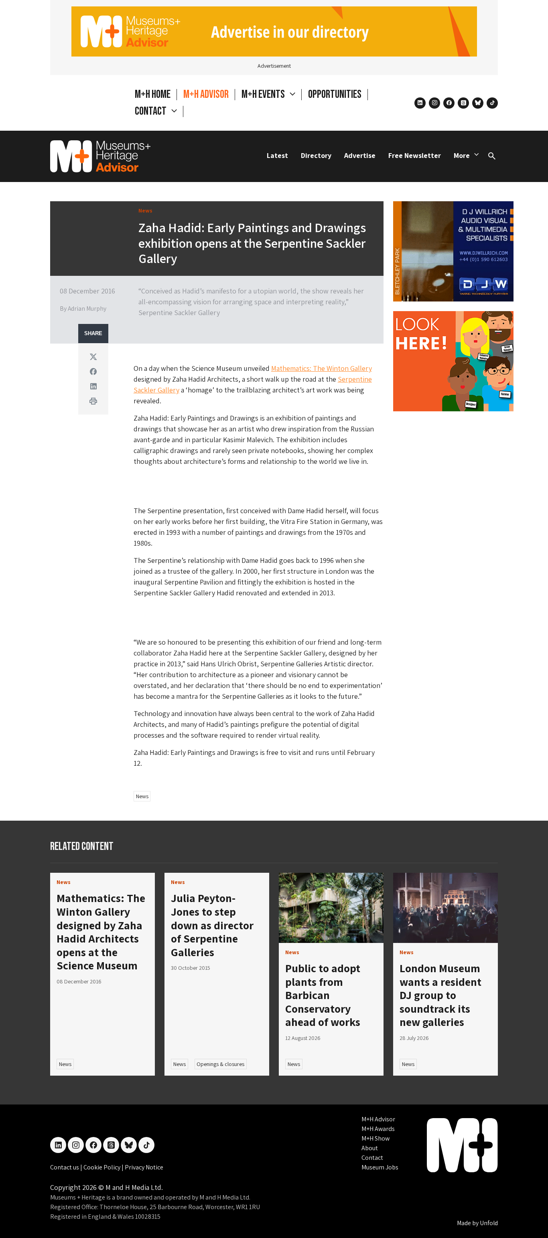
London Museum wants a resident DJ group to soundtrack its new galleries (440, 995)
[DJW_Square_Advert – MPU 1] (453, 250)
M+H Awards (378, 1129)
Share (93, 333)
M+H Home (152, 94)
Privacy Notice (144, 1167)
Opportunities (334, 94)
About (369, 1148)
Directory (316, 155)
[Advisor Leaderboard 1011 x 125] (274, 30)
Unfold (489, 1223)
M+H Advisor (206, 94)
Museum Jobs (379, 1167)
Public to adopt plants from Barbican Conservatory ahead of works (322, 995)
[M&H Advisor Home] (100, 156)
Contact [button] (151, 111)
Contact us (65, 1167)
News (142, 796)
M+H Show (375, 1138)
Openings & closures (220, 1064)
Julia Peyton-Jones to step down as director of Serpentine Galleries (212, 924)
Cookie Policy (102, 1167)
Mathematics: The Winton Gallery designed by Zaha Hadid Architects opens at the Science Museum (101, 931)
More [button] (462, 155)
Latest (277, 155)
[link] (331, 908)
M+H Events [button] (264, 94)
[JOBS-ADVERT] (453, 360)
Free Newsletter (414, 155)
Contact (372, 1157)
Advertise (359, 155)
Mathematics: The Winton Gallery (321, 368)
